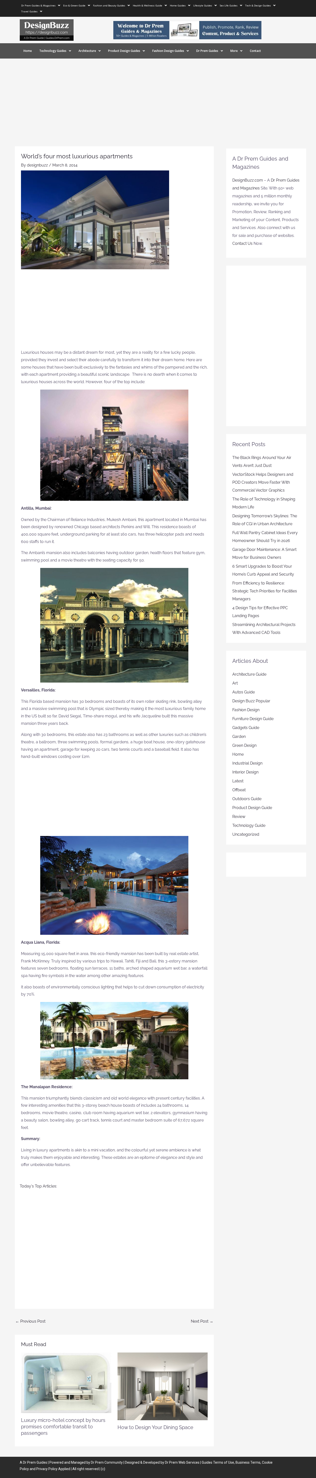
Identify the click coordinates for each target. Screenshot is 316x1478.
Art (235, 683)
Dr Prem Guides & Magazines (38, 5)
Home (27, 51)
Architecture (87, 51)
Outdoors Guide (246, 798)
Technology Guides (52, 51)
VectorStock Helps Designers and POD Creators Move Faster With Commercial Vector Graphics (262, 482)
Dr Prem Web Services (182, 1462)
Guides (42, 1462)
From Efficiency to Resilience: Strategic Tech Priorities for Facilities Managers (264, 591)
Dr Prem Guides (207, 51)
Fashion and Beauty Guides (109, 5)
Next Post (202, 1321)
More (234, 51)
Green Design (244, 745)
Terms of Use (223, 1462)
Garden (239, 736)
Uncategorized (245, 834)
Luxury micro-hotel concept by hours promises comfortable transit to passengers (63, 1426)
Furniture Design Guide (253, 718)
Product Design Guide (252, 807)
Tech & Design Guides (258, 5)
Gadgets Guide (245, 727)
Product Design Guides (124, 51)
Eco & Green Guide (74, 5)
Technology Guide (248, 825)
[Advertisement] (158, 95)
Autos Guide (243, 692)
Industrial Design (247, 763)
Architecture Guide (249, 674)
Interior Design (245, 772)
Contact (255, 51)
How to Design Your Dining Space (155, 1427)
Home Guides (178, 5)
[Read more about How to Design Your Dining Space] (163, 1386)
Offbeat (239, 790)
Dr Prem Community (107, 1462)
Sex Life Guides (228, 5)
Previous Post (30, 1321)
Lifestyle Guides (202, 5)
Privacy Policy (47, 1469)
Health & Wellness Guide (147, 5)
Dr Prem (29, 1462)
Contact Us (242, 243)
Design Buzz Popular (251, 701)
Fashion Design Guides (168, 51)
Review (238, 816)
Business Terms (248, 1462)
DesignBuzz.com (247, 180)
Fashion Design (245, 710)
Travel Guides (29, 11)
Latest (237, 781)
